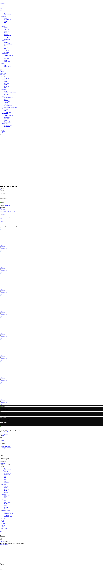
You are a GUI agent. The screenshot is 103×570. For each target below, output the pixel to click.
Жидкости (5, 54)
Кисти (3, 30)
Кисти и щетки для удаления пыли (8, 55)
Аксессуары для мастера (7, 50)
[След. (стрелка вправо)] (1, 569)
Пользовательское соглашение (6, 446)
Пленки (5, 22)
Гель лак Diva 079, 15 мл (3, 292)
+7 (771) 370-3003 (5, 431)
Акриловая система (6, 41)
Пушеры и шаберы (6, 29)
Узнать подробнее (2, 544)
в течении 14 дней (7, 205)
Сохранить (4, 461)
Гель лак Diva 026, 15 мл (3, 248)
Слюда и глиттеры (6, 23)
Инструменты (4, 26)
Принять (6, 544)
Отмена (1, 461)
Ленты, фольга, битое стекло (7, 19)
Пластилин (5, 21)
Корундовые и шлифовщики (7, 66)
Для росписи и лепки (6, 34)
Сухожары (5, 48)
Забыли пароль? (2, 541)
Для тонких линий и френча (7, 35)
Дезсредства (5, 60)
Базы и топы (5, 13)
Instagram (3, 435)
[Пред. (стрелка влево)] (0, 569)
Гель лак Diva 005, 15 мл (3, 402)
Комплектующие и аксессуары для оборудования (10, 46)
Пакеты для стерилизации (7, 62)
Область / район (2, 458)
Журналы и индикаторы (7, 61)
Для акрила (5, 32)
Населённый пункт (3, 459)
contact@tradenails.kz (5, 434)
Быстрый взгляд (2, 246)
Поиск (9, 464)
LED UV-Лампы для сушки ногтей (8, 44)
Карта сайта (3, 448)
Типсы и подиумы (6, 52)
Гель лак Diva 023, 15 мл (3, 336)
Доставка (3, 439)
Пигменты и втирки (6, 20)
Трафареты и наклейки (7, 25)
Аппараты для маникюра (7, 45)
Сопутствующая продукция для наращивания (10, 43)
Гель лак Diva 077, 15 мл (3, 358)
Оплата (3, 440)
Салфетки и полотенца (7, 57)
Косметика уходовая (6, 38)
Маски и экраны (6, 56)
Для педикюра (5, 27)
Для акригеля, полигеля (7, 31)
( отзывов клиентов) (3, 189)
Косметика (3, 36)
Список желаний (2, 209)
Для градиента (6, 33)
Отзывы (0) (3, 214)
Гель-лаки (3, 12)
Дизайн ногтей (4, 16)
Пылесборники (6, 47)
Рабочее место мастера (5, 49)
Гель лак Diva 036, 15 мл (3, 314)
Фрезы (3, 63)
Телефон (1, 535)
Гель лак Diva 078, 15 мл (3, 270)
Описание (1, 215)
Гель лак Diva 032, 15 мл (3, 380)
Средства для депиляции (7, 39)
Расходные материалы (5, 53)
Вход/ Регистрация (4, 528)
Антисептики (5, 59)
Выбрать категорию (3, 10)
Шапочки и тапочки (6, 58)
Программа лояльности (5, 445)
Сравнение (1, 208)
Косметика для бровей (7, 37)
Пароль (1, 538)
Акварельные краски (6, 17)
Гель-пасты (5, 18)
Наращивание (4, 40)
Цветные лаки (5, 15)
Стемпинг (5, 24)
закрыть (1, 531)
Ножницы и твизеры (6, 28)
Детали (3, 213)
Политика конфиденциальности (6, 447)
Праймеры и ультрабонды (7, 14)
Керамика (5, 65)
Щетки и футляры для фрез (7, 67)
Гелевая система (6, 42)
